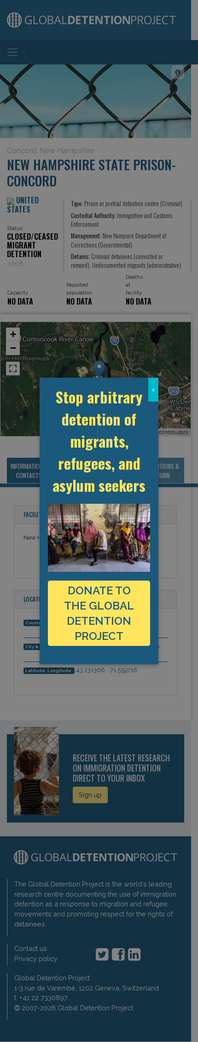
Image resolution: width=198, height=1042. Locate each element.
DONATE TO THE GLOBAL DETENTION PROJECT (99, 613)
